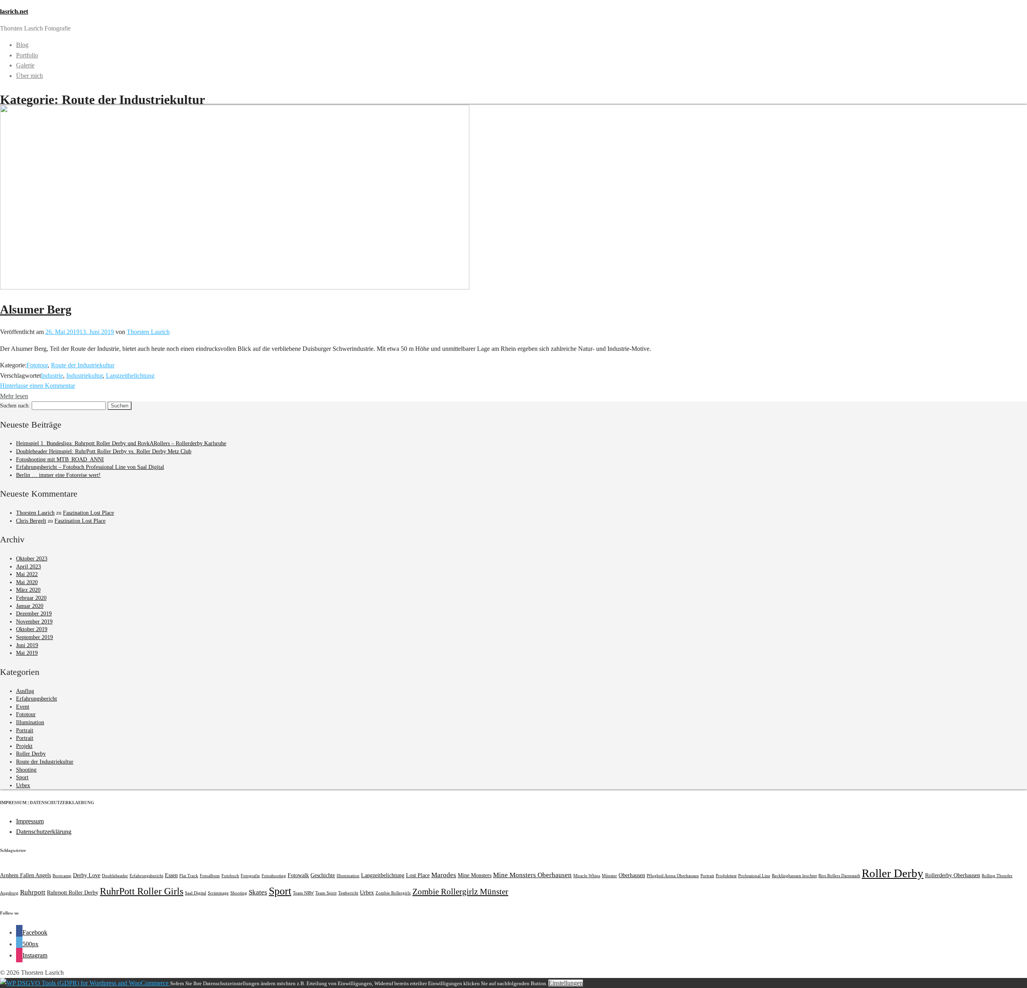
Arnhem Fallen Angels (25, 875)
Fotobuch (230, 876)
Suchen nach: (15, 406)
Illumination (30, 722)
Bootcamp (62, 876)
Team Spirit (326, 893)
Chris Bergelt (31, 521)
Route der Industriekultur (82, 365)
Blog (22, 44)
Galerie (25, 65)
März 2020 (28, 590)
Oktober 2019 (31, 629)
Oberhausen (632, 875)
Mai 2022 (27, 574)
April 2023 (28, 567)
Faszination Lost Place (88, 513)
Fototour (37, 365)
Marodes (443, 875)
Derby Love (86, 875)
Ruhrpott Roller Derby (72, 892)
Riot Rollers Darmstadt (839, 876)
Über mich (29, 75)
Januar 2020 (29, 606)
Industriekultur (84, 375)
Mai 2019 (27, 653)
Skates (258, 892)
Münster (609, 876)
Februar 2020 (31, 598)
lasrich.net (14, 11)
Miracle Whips (586, 876)
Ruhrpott (32, 892)
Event (22, 707)
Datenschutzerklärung (43, 831)
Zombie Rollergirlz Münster (460, 891)
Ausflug (25, 691)
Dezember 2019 (34, 614)
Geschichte (323, 875)
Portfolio (27, 55)
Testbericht (348, 893)
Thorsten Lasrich (148, 331)
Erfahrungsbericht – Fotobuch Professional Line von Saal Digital (90, 467)
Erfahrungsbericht (36, 699)
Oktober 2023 (31, 559)
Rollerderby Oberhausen (952, 875)
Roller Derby (31, 754)
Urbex (23, 785)
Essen (171, 875)
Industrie (52, 375)
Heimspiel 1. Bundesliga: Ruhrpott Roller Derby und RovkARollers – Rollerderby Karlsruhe (121, 443)
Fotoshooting (274, 876)
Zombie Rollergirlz (393, 893)
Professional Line (754, 876)
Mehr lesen (14, 396)
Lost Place (418, 875)
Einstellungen (565, 983)
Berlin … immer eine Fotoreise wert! (58, 475)
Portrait (24, 730)
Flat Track (188, 876)
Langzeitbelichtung (130, 375)
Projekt (24, 746)
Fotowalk (298, 875)
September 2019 (34, 637)
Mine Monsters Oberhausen (532, 875)
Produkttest (726, 876)
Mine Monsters (474, 875)
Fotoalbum (210, 876)
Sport (22, 777)
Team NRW (303, 893)
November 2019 (34, 622)
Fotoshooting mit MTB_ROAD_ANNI (60, 459)
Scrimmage (218, 893)
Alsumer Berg (35, 309)
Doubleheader (115, 876)
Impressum (30, 821)
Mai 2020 (27, 582)
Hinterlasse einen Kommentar (37, 385)
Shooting (26, 770)
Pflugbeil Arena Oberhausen (673, 876)
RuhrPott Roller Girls (141, 891)
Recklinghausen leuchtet (794, 876)
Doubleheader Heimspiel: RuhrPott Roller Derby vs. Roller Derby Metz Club (103, 451)
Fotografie (250, 876)
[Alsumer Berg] (234, 287)
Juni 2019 (27, 645)
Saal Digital (195, 893)
